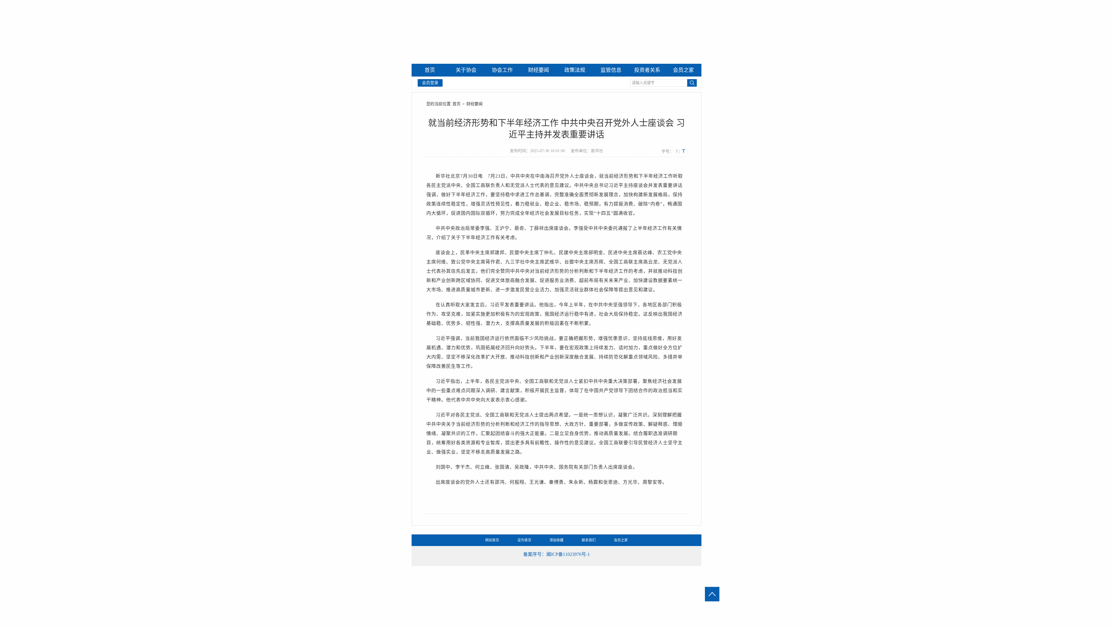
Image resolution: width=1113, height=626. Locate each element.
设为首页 (524, 540)
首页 (456, 104)
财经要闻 (474, 104)
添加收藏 (556, 540)
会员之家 (621, 540)
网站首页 (492, 540)
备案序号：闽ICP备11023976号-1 (556, 554)
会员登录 (430, 83)
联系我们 (589, 540)
